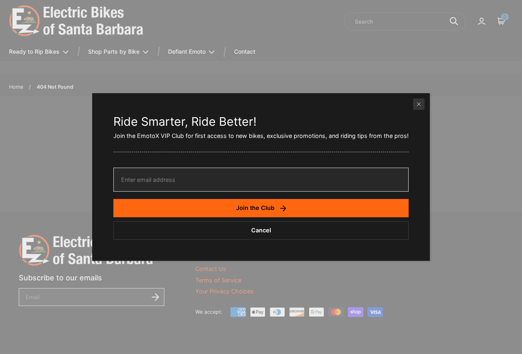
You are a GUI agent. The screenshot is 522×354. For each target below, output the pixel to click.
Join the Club (255, 207)
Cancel (261, 230)
